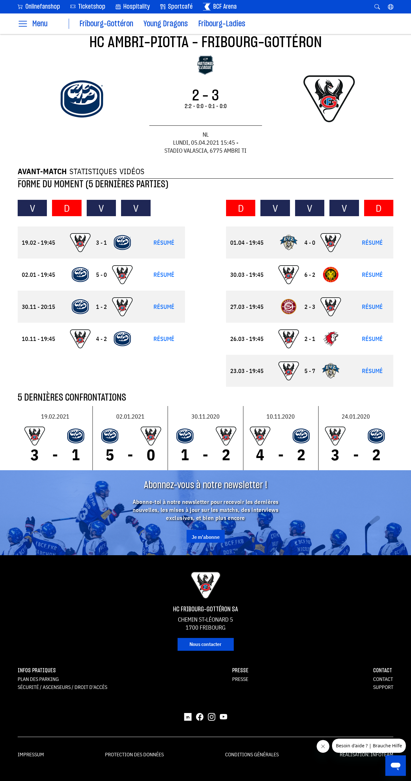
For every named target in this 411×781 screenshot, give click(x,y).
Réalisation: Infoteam (366, 754)
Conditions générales (252, 754)
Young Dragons (166, 24)
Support (383, 687)
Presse (240, 679)
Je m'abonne (206, 537)
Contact (383, 679)
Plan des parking (38, 679)
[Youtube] (223, 716)
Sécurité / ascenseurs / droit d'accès (62, 687)
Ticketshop (91, 7)
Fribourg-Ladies (221, 24)
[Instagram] (211, 716)
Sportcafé (180, 7)
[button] (390, 7)
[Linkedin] (188, 716)
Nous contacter (205, 644)
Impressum (31, 754)
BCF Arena (224, 7)
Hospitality (136, 7)
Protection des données (134, 754)
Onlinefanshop (42, 7)
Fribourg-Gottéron (106, 24)
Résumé (163, 242)
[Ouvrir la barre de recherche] (377, 6)
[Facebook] (200, 716)
